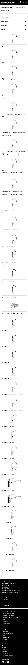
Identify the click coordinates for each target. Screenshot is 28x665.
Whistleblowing (5, 639)
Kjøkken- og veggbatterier (8, 613)
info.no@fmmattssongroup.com (12, 590)
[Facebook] (3, 662)
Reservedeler (5, 621)
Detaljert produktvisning (20, 7)
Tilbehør (4, 619)
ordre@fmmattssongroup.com (12, 592)
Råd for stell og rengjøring (8, 633)
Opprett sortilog (5, 653)
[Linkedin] (8, 662)
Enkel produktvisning (5, 7)
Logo (3, 649)
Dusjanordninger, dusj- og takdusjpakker (11, 617)
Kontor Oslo (5, 599)
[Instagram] (5, 662)
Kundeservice (5, 645)
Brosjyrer (4, 647)
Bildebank (4, 651)
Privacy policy (5, 635)
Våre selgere (5, 601)
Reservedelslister (6, 623)
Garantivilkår (5, 631)
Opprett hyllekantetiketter (7, 655)
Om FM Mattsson (6, 637)
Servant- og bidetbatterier (8, 615)
